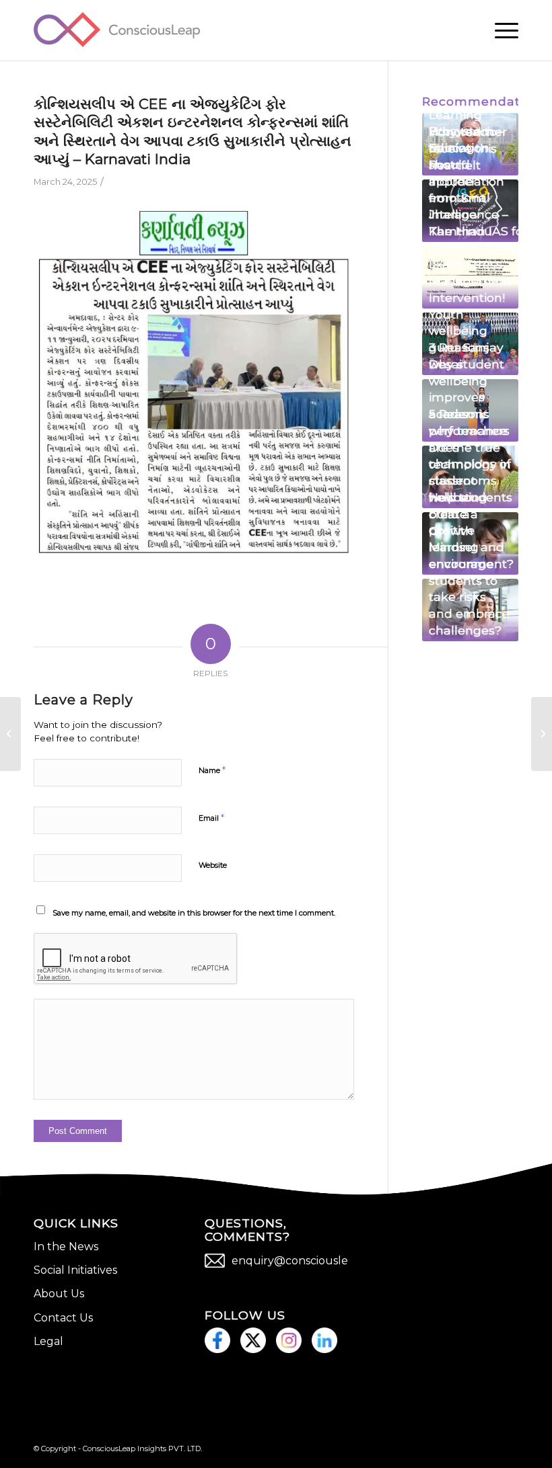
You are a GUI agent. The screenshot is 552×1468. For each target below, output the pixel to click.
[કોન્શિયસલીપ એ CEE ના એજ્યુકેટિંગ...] (10, 734)
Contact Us (63, 1317)
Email (211, 817)
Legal (48, 1341)
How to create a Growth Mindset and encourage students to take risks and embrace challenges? (469, 563)
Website (213, 865)
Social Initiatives (75, 1270)
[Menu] (499, 30)
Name (212, 769)
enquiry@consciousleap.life (306, 1260)
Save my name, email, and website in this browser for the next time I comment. (194, 913)
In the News (66, 1246)
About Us (59, 1293)
